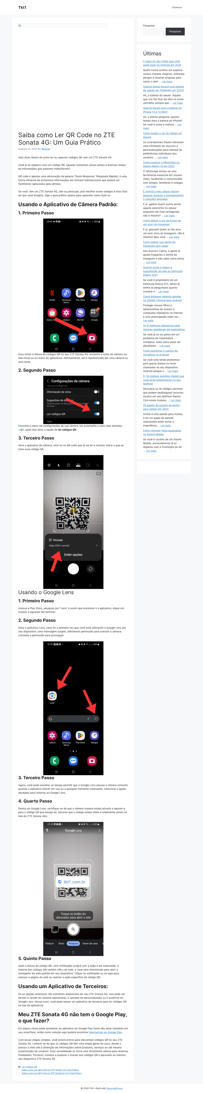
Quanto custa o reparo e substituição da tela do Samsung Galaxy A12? (162, 271)
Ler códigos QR (29, 1066)
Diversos (177, 7)
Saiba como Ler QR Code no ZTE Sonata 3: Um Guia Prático (52, 1073)
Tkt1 (22, 7)
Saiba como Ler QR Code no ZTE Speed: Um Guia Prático (50, 1070)
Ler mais (167, 81)
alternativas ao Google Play (105, 1032)
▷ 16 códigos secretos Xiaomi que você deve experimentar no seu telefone (163, 380)
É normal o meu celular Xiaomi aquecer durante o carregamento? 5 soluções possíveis (163, 195)
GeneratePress (114, 1088)
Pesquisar (149, 25)
